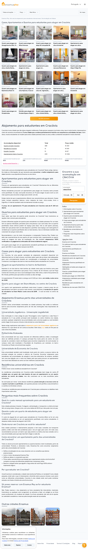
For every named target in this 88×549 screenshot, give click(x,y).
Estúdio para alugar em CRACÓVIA (73, 276)
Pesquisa (73, 200)
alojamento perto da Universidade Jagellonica (41, 325)
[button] (10, 33)
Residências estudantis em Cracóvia (73, 256)
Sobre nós (40, 543)
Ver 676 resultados (44, 118)
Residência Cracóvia (10, 148)
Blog (73, 543)
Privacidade (50, 543)
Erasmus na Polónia (68, 253)
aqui (43, 327)
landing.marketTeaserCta (11, 163)
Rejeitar (18, 545)
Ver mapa (82, 12)
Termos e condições (63, 543)
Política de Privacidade (21, 541)
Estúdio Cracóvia (9, 151)
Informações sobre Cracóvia (72, 209)
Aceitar (29, 545)
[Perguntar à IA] (84, 545)
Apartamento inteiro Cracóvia (13, 154)
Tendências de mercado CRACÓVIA (73, 287)
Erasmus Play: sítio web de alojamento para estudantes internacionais (21, 18)
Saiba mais (7, 545)
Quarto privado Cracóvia (11, 146)
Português (74, 4)
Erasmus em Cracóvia (69, 242)
